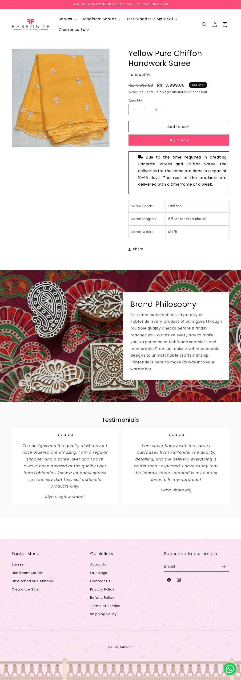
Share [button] (138, 249)
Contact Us (100, 581)
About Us (98, 564)
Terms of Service (105, 605)
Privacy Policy (102, 589)
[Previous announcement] (13, 4)
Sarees (18, 564)
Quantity (135, 100)
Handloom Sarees (27, 572)
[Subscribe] (224, 566)
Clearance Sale (25, 589)
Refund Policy (102, 597)
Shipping (162, 92)
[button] (67, 19)
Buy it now (179, 140)
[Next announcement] (227, 4)
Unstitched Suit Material (33, 581)
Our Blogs (98, 572)
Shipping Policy (103, 614)
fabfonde (127, 647)
